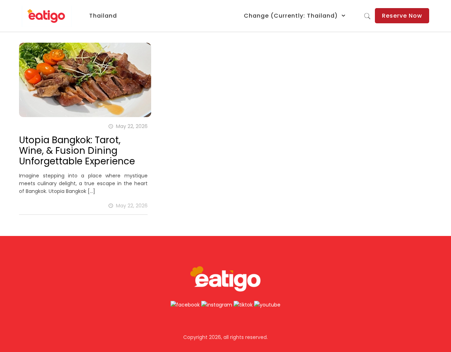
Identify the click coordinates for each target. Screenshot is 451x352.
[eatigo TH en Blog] (47, 16)
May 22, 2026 (132, 205)
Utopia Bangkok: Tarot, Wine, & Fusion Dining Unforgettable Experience (77, 151)
